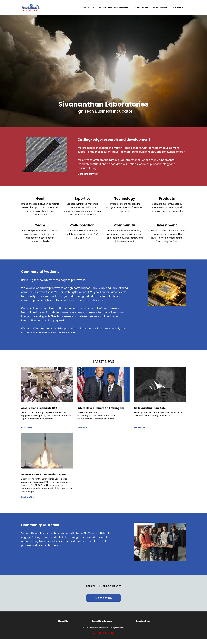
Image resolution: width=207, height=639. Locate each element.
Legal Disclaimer (102, 621)
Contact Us (103, 598)
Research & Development (113, 7)
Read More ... (27, 427)
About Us (88, 7)
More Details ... (29, 338)
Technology (140, 7)
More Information (87, 174)
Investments (161, 7)
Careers (178, 7)
